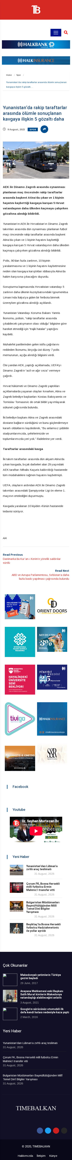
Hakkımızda (25, 1155)
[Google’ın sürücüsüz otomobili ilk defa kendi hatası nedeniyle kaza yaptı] (10, 1014)
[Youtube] (56, 1131)
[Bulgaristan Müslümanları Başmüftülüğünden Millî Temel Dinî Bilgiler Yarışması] (16, 906)
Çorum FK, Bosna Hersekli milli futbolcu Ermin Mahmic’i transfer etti (43, 887)
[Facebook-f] (40, 1131)
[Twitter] (48, 1131)
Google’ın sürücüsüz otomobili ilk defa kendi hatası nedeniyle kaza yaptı (44, 1010)
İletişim (41, 1155)
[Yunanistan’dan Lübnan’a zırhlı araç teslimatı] (16, 870)
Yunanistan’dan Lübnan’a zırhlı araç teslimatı (42, 867)
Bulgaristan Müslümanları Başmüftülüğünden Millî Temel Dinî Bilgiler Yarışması (43, 907)
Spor (18, 75)
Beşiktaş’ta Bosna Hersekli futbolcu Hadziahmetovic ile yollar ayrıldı (43, 927)
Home (9, 75)
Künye (53, 1155)
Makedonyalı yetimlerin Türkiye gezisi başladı (40, 976)
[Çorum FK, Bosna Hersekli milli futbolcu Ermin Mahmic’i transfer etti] (16, 887)
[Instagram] (64, 1131)
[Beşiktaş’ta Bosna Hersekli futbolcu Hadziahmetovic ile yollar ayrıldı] (16, 928)
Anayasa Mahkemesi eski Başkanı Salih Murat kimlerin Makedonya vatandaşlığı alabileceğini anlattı (41, 994)
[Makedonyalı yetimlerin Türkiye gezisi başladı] (10, 980)
